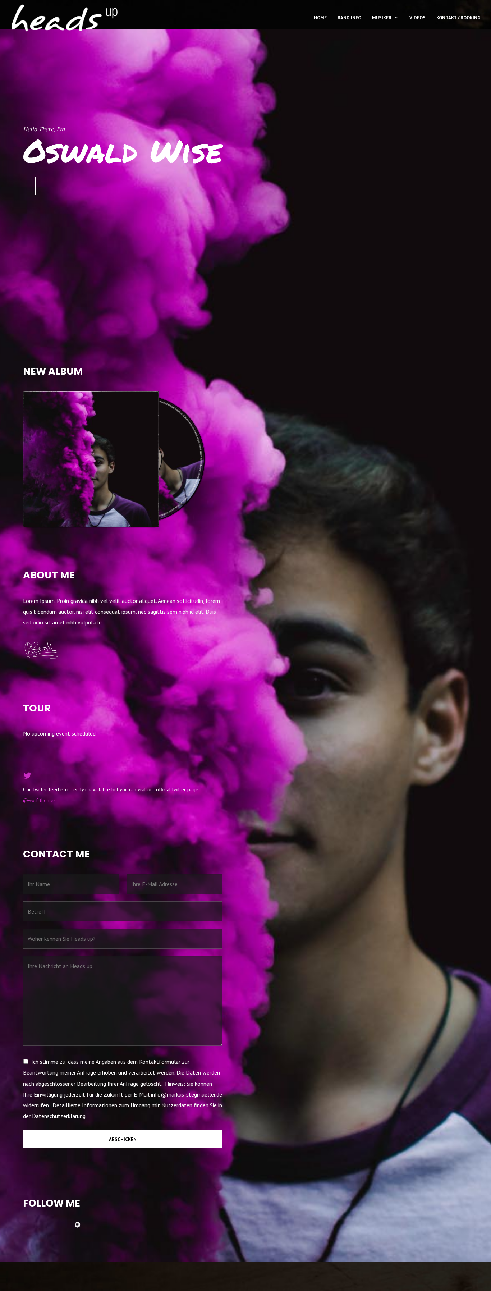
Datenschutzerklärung (59, 1116)
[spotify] (80, 1225)
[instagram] (63, 1225)
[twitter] (46, 1225)
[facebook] (29, 1225)
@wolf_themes (39, 800)
